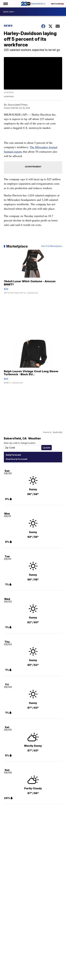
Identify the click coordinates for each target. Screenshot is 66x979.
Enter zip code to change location (19, 443)
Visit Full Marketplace (51, 246)
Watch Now (56, 4)
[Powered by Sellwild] (57, 432)
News (8, 25)
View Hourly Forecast (16, 459)
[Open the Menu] (5, 4)
